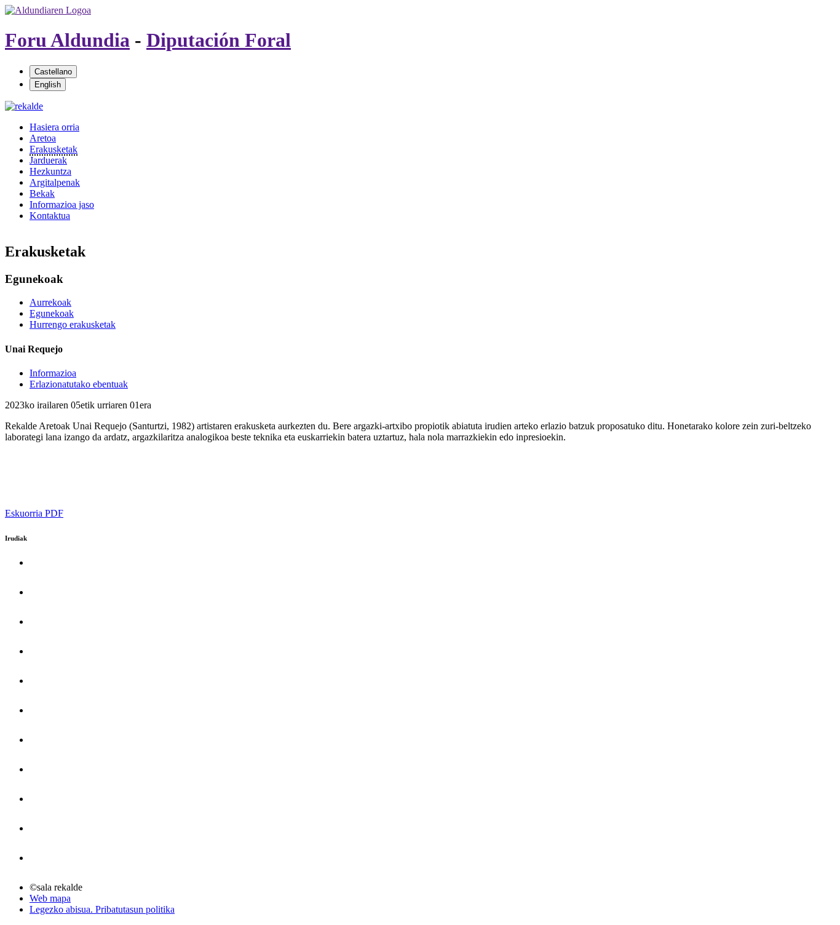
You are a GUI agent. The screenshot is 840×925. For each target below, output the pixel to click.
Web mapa (50, 898)
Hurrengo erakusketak (73, 324)
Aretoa (43, 138)
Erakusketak (53, 149)
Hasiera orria (54, 127)
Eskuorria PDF (34, 513)
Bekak (42, 193)
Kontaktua (50, 215)
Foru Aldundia (67, 40)
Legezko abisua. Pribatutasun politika (102, 909)
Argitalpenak (55, 182)
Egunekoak (52, 313)
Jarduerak (48, 160)
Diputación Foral (218, 40)
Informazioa (53, 373)
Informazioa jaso (62, 204)
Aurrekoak (50, 302)
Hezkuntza (50, 171)
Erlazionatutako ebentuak (79, 384)
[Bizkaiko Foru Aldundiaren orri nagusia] (48, 10)
